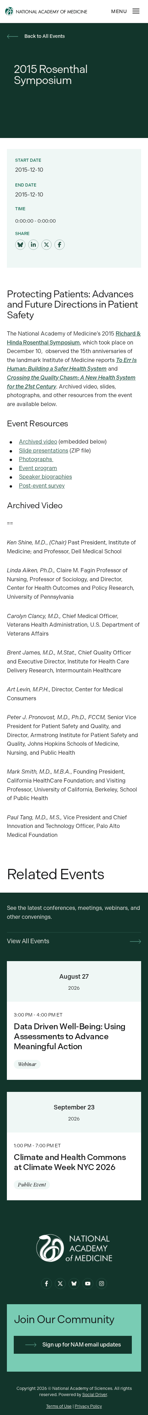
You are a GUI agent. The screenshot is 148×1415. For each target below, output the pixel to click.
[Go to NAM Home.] (56, 11)
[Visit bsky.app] (20, 245)
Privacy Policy (88, 1406)
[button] (136, 11)
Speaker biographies (45, 477)
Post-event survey (42, 485)
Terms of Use (59, 1406)
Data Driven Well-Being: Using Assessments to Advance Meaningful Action (74, 1020)
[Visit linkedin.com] (33, 245)
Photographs (36, 459)
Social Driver (94, 1394)
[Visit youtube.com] (87, 1283)
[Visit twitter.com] (46, 245)
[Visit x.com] (60, 1283)
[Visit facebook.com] (59, 245)
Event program (38, 468)
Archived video (38, 441)
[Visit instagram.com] (101, 1283)
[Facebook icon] (46, 1283)
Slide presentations (43, 450)
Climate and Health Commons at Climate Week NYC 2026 (74, 1146)
